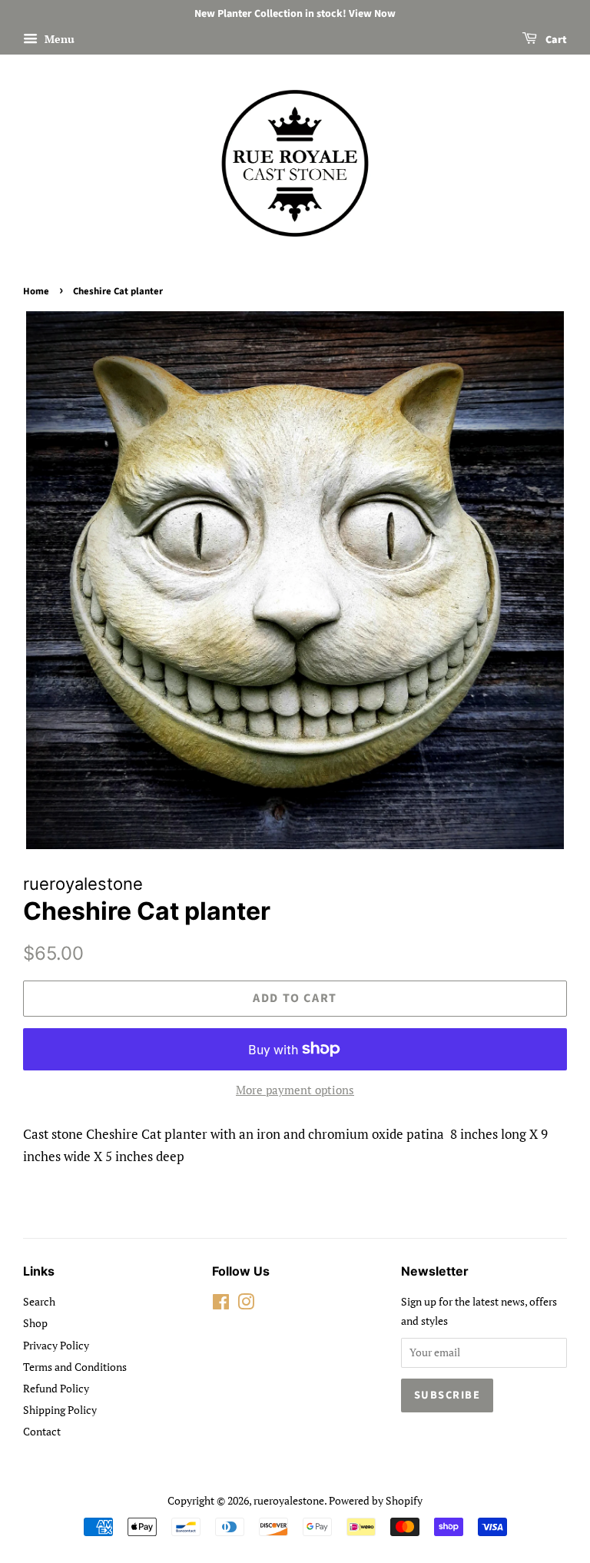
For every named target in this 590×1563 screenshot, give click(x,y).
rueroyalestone (289, 1500)
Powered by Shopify (376, 1500)
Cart (555, 40)
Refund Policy (56, 1388)
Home (36, 291)
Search (39, 1301)
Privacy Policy (56, 1345)
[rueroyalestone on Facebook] (221, 1304)
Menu (58, 39)
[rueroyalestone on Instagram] (245, 1304)
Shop (35, 1323)
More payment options (295, 1089)
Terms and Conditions (75, 1366)
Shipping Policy (60, 1409)
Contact (42, 1431)
